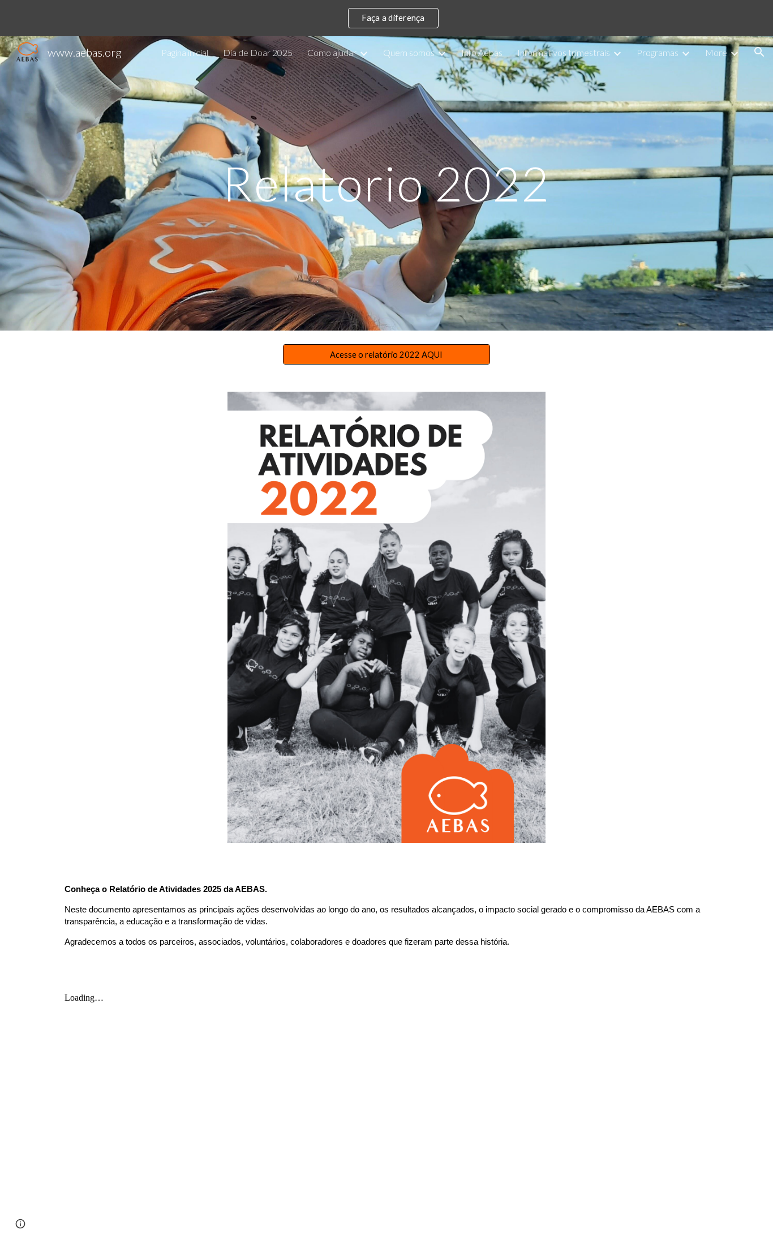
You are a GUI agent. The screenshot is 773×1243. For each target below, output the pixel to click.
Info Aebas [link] (482, 52)
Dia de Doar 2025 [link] (258, 52)
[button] (759, 52)
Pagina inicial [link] (184, 52)
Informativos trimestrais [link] (563, 52)
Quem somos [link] (409, 52)
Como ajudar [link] (332, 52)
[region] (386, 18)
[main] (386, 183)
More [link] (716, 52)
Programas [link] (657, 52)
